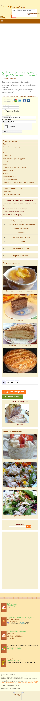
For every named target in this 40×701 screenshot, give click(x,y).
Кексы (5, 153)
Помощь (10, 607)
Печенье (6, 150)
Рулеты (5, 165)
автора (13, 680)
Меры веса (11, 633)
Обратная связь (12, 621)
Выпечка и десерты (21, 229)
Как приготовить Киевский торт (15, 209)
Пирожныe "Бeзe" (20, 460)
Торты (20, 189)
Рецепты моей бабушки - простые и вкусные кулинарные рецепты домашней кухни (19, 682)
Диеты (5, 189)
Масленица (7, 192)
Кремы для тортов (9, 176)
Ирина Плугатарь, (6, 674)
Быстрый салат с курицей (20, 516)
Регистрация (35, 14)
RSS (27, 623)
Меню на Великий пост (11, 195)
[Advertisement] (20, 45)
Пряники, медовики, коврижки (14, 168)
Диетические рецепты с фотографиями (20, 291)
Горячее (21, 233)
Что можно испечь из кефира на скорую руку (19, 203)
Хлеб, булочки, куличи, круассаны (15, 159)
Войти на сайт (12, 604)
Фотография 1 (7, 115)
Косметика (11, 639)
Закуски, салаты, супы (21, 237)
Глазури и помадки (10, 179)
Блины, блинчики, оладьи (12, 147)
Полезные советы (13, 635)
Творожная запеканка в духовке (15, 206)
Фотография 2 (7, 119)
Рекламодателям (13, 619)
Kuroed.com (4, 685)
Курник (20, 374)
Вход (27, 14)
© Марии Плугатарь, (10, 688)
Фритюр (6, 173)
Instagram (15, 623)
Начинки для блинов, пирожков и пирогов (18, 182)
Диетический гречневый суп (13, 212)
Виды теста (8, 170)
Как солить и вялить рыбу (12, 215)
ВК (10, 623)
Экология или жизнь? (14, 661)
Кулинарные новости (15, 637)
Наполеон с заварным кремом (20, 345)
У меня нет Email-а (12, 111)
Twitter (22, 623)
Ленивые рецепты (26, 423)
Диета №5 (13, 189)
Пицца (5, 162)
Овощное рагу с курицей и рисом (20, 488)
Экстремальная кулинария (16, 631)
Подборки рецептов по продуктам (21, 224)
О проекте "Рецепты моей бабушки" (20, 618)
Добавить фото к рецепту (13, 132)
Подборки (21, 241)
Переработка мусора (14, 659)
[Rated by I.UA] (26, 699)
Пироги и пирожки (10, 141)
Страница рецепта (9, 78)
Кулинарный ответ (14, 649)
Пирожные (7, 156)
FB (8, 623)
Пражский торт (20, 320)
